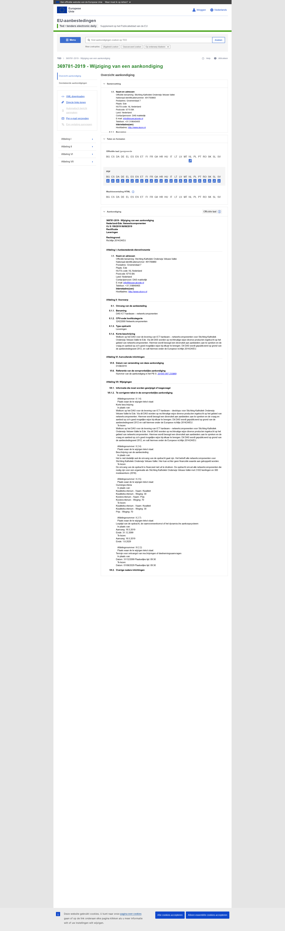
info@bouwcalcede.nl (133, 118)
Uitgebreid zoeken (110, 47)
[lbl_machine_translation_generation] (133, 192)
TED (59, 58)
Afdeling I (66, 139)
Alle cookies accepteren (170, 915)
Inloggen (201, 10)
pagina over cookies (130, 914)
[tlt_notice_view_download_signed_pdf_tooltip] (190, 161)
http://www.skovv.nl (137, 127)
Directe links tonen (76, 102)
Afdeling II (66, 146)
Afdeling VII (67, 161)
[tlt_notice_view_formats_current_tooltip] (219, 211)
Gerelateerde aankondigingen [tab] (73, 83)
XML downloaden (75, 96)
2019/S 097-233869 (167, 373)
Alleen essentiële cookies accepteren (207, 915)
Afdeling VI (67, 154)
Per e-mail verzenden (77, 118)
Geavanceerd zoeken (132, 47)
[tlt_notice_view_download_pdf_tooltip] (108, 181)
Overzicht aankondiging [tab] (70, 76)
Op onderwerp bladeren (156, 47)
